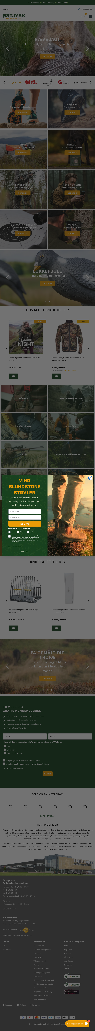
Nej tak (24, 551)
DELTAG (24, 523)
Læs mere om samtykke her (15, 546)
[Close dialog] (90, 478)
